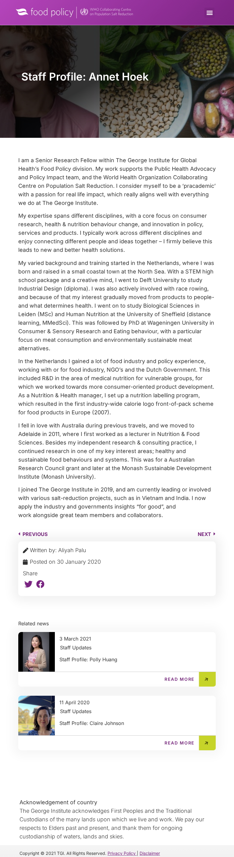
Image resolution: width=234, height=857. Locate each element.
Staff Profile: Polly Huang (88, 659)
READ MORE (179, 679)
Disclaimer (150, 853)
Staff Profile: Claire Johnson (91, 723)
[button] (209, 13)
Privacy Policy (122, 853)
